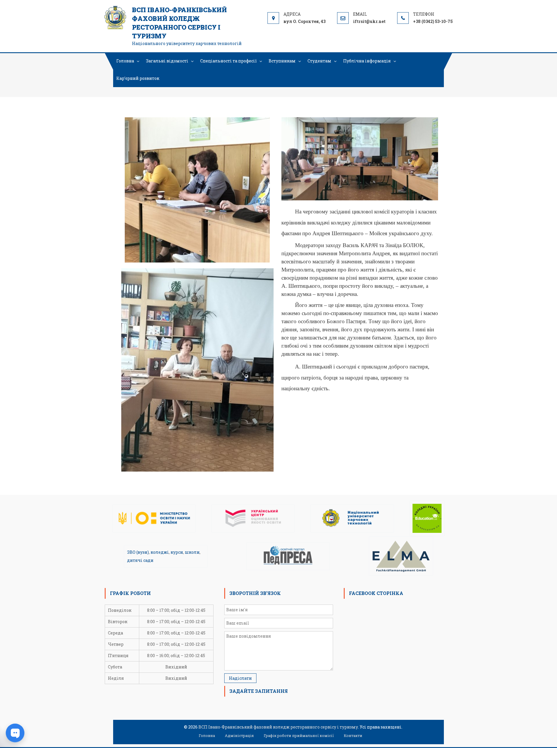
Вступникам (282, 61)
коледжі (160, 552)
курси (177, 552)
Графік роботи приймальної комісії (299, 735)
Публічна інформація (367, 61)
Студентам (319, 61)
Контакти (353, 735)
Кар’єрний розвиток (137, 78)
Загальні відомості (167, 61)
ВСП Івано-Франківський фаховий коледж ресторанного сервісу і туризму (179, 23)
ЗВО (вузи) (138, 552)
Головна (125, 61)
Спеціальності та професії (228, 61)
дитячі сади (140, 560)
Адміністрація (239, 735)
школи (192, 552)
